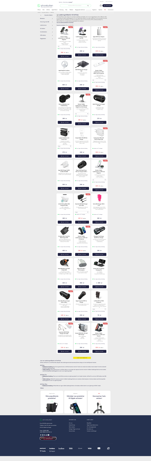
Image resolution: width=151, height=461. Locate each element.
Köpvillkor (89, 423)
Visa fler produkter (82, 357)
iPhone (39, 9)
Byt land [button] (101, 1)
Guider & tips (72, 425)
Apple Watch (54, 9)
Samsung (61, 9)
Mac (66, 9)
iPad (43, 9)
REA (105, 9)
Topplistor (94, 9)
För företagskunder (91, 427)
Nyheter (100, 9)
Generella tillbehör (45, 12)
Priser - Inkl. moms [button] (109, 1)
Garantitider (72, 431)
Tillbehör (71, 9)
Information (110, 9)
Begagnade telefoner (80, 9)
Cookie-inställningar (91, 431)
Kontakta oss (90, 429)
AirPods (48, 9)
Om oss (70, 423)
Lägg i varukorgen (65, 56)
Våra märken (72, 427)
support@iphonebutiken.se (46, 432)
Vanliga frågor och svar (74, 429)
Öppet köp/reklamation (92, 425)
